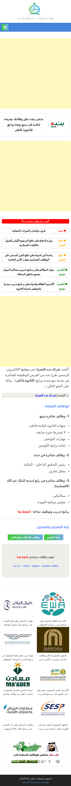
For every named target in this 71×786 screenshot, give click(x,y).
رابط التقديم (53, 537)
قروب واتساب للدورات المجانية (28, 230)
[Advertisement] (35, 73)
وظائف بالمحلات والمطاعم (25, 537)
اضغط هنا (24, 512)
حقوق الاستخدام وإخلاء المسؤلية (35, 782)
